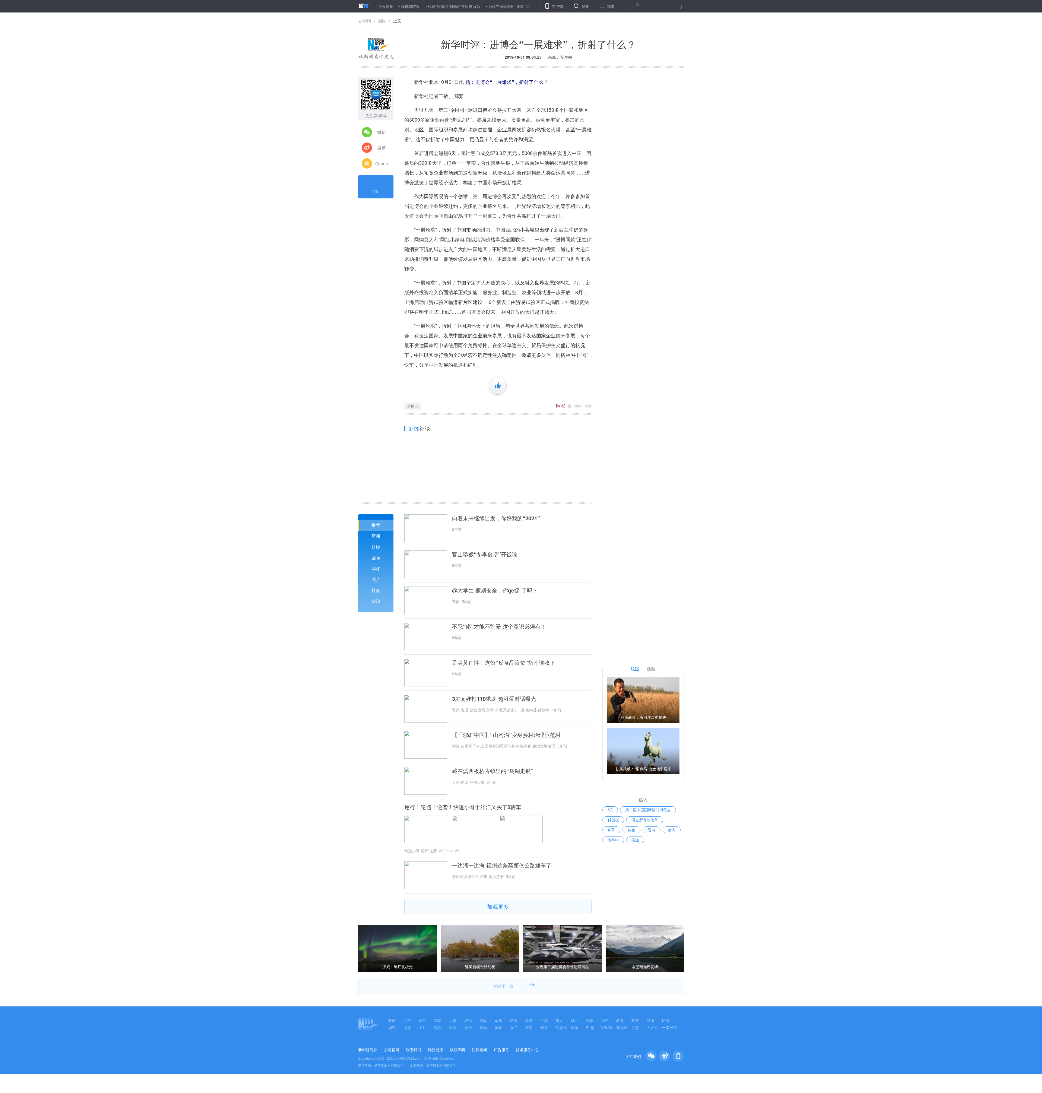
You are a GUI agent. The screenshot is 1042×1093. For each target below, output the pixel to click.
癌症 (635, 839)
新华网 (364, 20)
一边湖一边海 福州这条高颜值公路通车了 (501, 865)
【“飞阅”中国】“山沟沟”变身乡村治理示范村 (506, 735)
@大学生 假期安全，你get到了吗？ (495, 590)
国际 (382, 20)
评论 (376, 191)
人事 (453, 1020)
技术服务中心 (527, 1049)
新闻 (375, 536)
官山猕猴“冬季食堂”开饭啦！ (487, 554)
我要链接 (435, 1049)
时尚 (483, 1027)
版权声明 (457, 1049)
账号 (611, 829)
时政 (392, 1020)
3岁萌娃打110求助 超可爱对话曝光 (494, 698)
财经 (375, 547)
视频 (437, 1027)
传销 (631, 829)
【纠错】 (560, 405)
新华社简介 (367, 1049)
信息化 (561, 1027)
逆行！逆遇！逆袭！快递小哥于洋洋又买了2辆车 (462, 807)
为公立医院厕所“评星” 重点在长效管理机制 (481, 6)
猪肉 (671, 829)
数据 (574, 1027)
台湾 (544, 1020)
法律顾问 (479, 1049)
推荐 (375, 525)
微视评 (622, 1027)
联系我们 (413, 1049)
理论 (468, 1020)
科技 (635, 1020)
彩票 (453, 1027)
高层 (437, 1020)
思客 (392, 1027)
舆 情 (590, 1027)
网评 (375, 568)
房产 (605, 1020)
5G (610, 809)
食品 (513, 1027)
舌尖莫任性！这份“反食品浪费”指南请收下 (503, 662)
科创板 (613, 819)
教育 (620, 1020)
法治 (375, 601)
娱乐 (468, 1027)
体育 (498, 1027)
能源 (650, 1020)
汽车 (589, 1020)
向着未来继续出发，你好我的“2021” (496, 518)
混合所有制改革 (644, 819)
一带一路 (669, 1027)
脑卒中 (613, 839)
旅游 (529, 1027)
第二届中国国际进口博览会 (648, 809)
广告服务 (501, 1049)
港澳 (529, 1020)
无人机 (652, 1027)
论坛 (665, 1020)
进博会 (412, 406)
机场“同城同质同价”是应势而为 (411, 6)
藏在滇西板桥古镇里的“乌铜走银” (492, 771)
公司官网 (391, 1049)
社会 (375, 590)
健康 (544, 1027)
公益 (635, 1027)
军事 (498, 1020)
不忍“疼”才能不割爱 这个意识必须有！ (499, 626)
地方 (407, 1020)
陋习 (651, 829)
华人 (559, 1020)
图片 (375, 579)
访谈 (513, 1020)
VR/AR (606, 1027)
